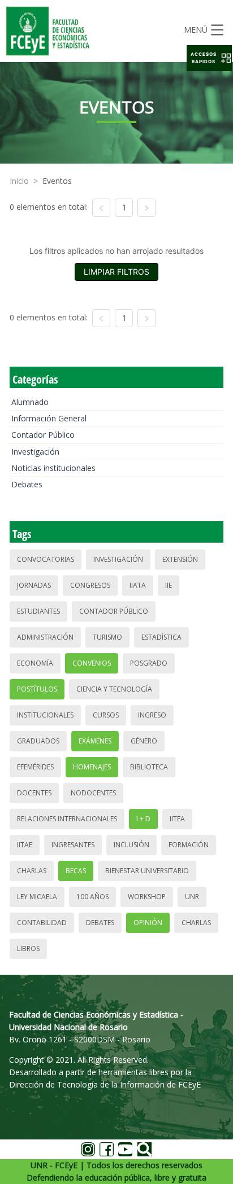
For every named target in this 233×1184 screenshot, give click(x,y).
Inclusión (131, 845)
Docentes (34, 793)
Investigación (35, 451)
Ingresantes (72, 845)
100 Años (92, 896)
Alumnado (30, 402)
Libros (28, 948)
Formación (189, 845)
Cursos (106, 715)
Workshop (147, 896)
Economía (35, 663)
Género (144, 741)
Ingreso (152, 715)
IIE (168, 585)
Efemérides (35, 767)
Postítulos (37, 689)
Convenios (91, 663)
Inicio (19, 180)
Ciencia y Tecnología (114, 689)
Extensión (180, 559)
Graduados (38, 741)
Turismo (107, 637)
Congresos (90, 585)
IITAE (24, 845)
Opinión (147, 922)
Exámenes (95, 741)
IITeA (177, 819)
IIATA (138, 585)
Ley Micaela (37, 896)
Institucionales (45, 715)
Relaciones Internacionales (67, 819)
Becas (76, 870)
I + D (143, 819)
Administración (45, 637)
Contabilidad (42, 922)
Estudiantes (38, 611)
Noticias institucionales (53, 468)
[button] (209, 58)
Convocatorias (45, 559)
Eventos (57, 180)
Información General (49, 418)
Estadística (161, 637)
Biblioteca (149, 767)
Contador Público (43, 434)
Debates (26, 484)
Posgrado (148, 663)
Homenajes (92, 767)
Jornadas (34, 585)
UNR (192, 896)
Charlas (31, 870)
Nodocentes (93, 793)
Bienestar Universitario (147, 870)
